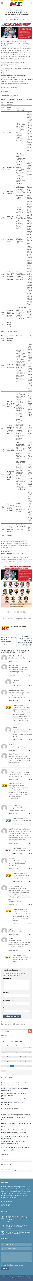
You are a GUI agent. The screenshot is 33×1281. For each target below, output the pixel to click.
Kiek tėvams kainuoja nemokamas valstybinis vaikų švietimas (15, 1089)
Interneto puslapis (9, 1008)
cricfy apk (4, 1115)
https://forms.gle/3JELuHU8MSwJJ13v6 (13, 75)
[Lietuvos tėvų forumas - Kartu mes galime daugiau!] (16, 3)
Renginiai (20, 10)
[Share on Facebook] (11, 612)
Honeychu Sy (5, 1130)
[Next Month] (29, 1041)
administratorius (23, 19)
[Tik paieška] (31, 3)
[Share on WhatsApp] (8, 612)
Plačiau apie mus (6, 1201)
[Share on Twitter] (15, 612)
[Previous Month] (3, 1041)
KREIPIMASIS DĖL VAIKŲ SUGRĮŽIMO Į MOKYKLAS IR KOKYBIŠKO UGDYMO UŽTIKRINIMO (25, 640)
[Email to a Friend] (18, 612)
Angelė (10, 929)
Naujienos (13, 10)
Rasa (14, 680)
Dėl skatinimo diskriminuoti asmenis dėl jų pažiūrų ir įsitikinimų (14, 1095)
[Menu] (2, 3)
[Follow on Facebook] (2, 1205)
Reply (30, 661)
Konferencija (16, 620)
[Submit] (30, 1031)
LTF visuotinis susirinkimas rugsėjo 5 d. (13, 1099)
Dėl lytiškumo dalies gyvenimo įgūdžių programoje (13, 1103)
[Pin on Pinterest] (21, 612)
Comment (8, 1221)
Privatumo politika (11, 1265)
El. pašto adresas (9, 1000)
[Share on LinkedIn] (24, 612)
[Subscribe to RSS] (9, 1205)
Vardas (6, 992)
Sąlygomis (20, 1265)
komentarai (9, 1228)
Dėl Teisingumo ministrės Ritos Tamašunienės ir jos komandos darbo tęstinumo (16, 1084)
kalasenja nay (5, 1123)
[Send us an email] (5, 1205)
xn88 (2, 1147)
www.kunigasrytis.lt (21, 383)
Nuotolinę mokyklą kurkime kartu (16, 1124)
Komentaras (7, 978)
